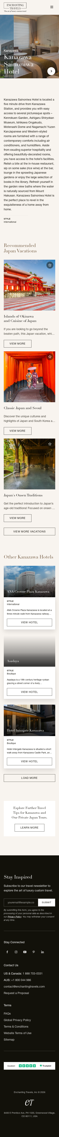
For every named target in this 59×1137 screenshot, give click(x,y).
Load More (29, 777)
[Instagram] (16, 951)
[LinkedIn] (42, 951)
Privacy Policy (14, 916)
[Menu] (51, 7)
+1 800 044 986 (21, 980)
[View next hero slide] (51, 71)
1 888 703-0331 (33, 973)
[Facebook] (7, 951)
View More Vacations (29, 531)
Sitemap (9, 1039)
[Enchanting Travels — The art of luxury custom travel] (15, 7)
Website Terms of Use (17, 1033)
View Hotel (29, 622)
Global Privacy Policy (17, 1020)
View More (18, 343)
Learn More (29, 827)
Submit (46, 902)
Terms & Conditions (16, 1026)
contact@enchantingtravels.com (24, 986)
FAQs (7, 1013)
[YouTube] (24, 951)
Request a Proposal (16, 993)
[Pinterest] (33, 951)
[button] (49, 265)
